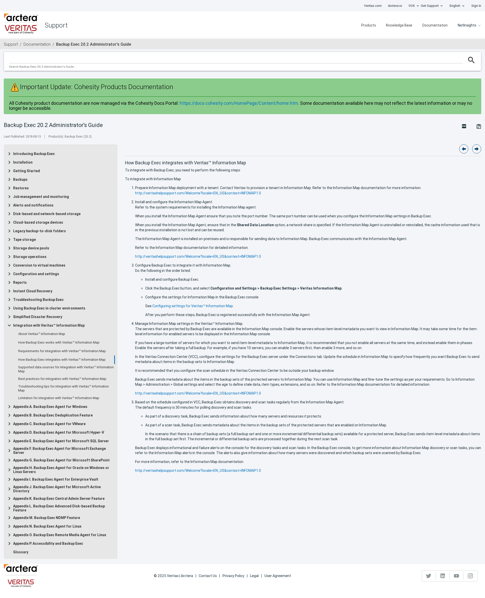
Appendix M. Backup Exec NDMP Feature (46, 518)
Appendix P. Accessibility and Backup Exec (48, 543)
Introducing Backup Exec (34, 154)
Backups (20, 179)
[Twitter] (429, 576)
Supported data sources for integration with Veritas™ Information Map (66, 369)
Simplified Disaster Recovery (37, 317)
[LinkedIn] (443, 576)
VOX (411, 6)
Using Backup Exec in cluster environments (49, 308)
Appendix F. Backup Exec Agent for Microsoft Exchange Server (59, 451)
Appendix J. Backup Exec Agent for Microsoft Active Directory (57, 489)
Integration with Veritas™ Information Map (49, 325)
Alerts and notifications (33, 205)
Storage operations (29, 257)
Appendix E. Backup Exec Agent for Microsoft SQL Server (61, 441)
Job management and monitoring (41, 197)
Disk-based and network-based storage (47, 214)
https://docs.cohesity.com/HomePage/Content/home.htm (239, 103)
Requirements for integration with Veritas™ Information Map (62, 351)
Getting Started (26, 171)
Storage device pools (31, 248)
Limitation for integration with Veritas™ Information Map (58, 398)
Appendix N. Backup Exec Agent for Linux (47, 526)
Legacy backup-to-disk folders (39, 231)
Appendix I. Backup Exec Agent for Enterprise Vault (55, 479)
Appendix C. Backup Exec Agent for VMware (49, 424)
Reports (20, 282)
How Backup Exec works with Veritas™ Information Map (59, 343)
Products (368, 25)
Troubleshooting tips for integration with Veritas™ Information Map (63, 388)
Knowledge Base (399, 25)
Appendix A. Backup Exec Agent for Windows (50, 407)
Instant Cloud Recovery (32, 291)
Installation (23, 162)
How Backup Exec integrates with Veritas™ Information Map (62, 360)
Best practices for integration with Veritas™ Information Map (62, 379)
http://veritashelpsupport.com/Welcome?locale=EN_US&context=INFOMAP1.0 (198, 193)
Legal (254, 576)
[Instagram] (470, 576)
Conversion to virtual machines (39, 265)
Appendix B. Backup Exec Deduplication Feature (53, 415)
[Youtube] (457, 576)
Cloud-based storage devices (38, 222)
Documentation (435, 25)
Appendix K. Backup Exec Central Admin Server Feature (59, 499)
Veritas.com (373, 6)
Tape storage (24, 240)
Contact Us (208, 576)
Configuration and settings (36, 274)
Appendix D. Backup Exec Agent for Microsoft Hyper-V (58, 432)
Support (11, 44)
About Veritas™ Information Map (41, 334)
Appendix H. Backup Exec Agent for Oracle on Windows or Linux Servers (61, 470)
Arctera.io (395, 6)
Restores (21, 188)
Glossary (20, 552)
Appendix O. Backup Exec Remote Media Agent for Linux (59, 535)
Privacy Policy (233, 576)
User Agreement (277, 576)
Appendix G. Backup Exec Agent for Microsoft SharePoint (61, 460)
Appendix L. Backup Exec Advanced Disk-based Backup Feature (59, 508)
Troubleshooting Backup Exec (38, 300)
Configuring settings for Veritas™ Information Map (192, 306)
